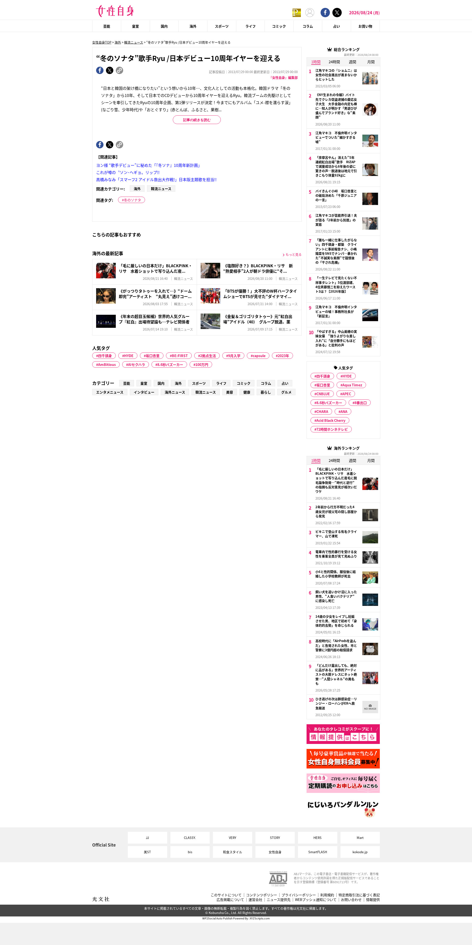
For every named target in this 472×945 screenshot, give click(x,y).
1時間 (316, 61)
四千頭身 (105, 355)
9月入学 (234, 355)
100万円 (201, 364)
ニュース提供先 (279, 899)
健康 (246, 392)
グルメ (286, 392)
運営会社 (255, 899)
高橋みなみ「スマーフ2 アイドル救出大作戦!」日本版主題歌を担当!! (156, 179)
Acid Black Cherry (330, 420)
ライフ (250, 26)
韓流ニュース (133, 42)
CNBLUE (323, 393)
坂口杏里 (153, 355)
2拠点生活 (208, 355)
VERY (232, 837)
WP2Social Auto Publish (217, 918)
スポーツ (222, 26)
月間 (371, 61)
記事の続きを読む (197, 120)
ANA (343, 411)
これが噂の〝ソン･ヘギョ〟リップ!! (128, 172)
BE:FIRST (180, 355)
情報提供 (373, 899)
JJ (147, 837)
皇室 (135, 26)
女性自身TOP (101, 42)
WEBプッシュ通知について (316, 899)
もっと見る (294, 254)
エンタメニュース (109, 392)
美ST (147, 852)
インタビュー (144, 392)
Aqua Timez (352, 384)
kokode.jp (360, 852)
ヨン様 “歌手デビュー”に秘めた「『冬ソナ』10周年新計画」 (149, 165)
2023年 (283, 355)
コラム (308, 26)
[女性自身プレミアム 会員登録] (297, 12)
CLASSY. (190, 837)
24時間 (334, 61)
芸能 (106, 26)
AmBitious (107, 364)
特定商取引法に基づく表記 (359, 895)
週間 (352, 61)
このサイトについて (226, 895)
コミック (279, 26)
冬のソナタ (132, 199)
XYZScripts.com (260, 918)
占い (336, 26)
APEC (346, 393)
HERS (317, 837)
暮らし (266, 392)
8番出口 (360, 402)
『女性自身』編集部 (283, 77)
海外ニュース (175, 392)
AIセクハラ (136, 364)
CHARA (322, 411)
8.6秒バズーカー (170, 364)
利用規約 (327, 895)
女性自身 (275, 852)
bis (190, 852)
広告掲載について (230, 899)
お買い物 (365, 26)
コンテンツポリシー (261, 895)
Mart (360, 837)
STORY (275, 837)
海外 (193, 26)
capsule (259, 355)
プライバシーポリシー (298, 895)
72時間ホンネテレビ (332, 429)
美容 (229, 392)
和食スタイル (232, 852)
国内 (164, 26)
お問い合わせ (351, 899)
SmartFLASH (317, 852)
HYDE (128, 355)
